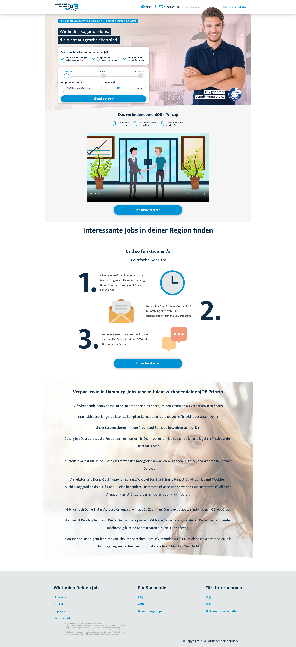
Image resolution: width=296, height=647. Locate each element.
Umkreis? (110, 82)
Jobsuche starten (103, 98)
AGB (208, 604)
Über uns (60, 597)
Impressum (61, 611)
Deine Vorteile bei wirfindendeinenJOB (85, 52)
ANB (141, 604)
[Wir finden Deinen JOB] (66, 7)
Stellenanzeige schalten (234, 7)
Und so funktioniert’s (194, 7)
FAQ (141, 597)
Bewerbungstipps (150, 611)
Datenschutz (63, 618)
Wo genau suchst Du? (72, 82)
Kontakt (59, 604)
